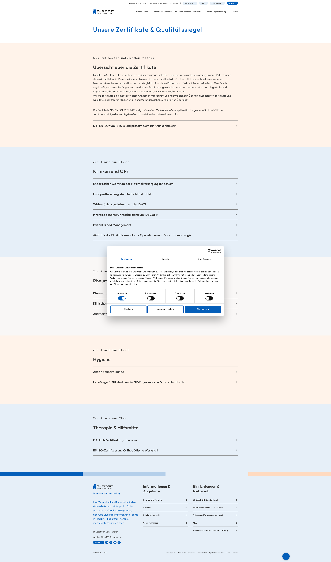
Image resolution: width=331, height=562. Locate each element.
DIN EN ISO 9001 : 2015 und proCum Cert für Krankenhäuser (134, 126)
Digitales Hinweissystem (216, 553)
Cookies (228, 553)
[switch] (151, 298)
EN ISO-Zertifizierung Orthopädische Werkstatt (125, 450)
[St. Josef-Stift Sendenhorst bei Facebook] (106, 542)
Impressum (191, 553)
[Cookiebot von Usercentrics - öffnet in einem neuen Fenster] (209, 251)
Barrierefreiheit (202, 553)
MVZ (202, 3)
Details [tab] (165, 259)
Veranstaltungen (150, 522)
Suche (235, 11)
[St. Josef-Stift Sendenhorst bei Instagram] (110, 542)
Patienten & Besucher (161, 11)
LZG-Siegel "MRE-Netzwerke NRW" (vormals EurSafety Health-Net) (139, 382)
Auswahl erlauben (165, 309)
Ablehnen (128, 309)
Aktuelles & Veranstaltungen (159, 3)
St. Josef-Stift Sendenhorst (205, 500)
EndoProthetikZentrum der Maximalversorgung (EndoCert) (133, 184)
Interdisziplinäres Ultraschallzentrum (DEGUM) (125, 215)
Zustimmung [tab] (127, 259)
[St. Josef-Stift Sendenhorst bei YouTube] (114, 542)
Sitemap (235, 553)
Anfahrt (145, 3)
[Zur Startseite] (103, 11)
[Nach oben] (286, 556)
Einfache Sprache (170, 553)
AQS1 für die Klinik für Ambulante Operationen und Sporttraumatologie (142, 235)
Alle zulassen (203, 309)
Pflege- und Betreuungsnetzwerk (208, 515)
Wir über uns (174, 3)
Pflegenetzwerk (216, 3)
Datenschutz (182, 553)
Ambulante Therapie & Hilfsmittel (188, 11)
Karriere (231, 3)
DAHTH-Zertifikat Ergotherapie (115, 440)
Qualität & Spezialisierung (216, 11)
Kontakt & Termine (135, 3)
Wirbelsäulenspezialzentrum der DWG (119, 204)
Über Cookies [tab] (204, 259)
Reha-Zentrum (188, 3)
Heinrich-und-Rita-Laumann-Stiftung (210, 530)
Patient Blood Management (112, 225)
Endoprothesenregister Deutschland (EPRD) (123, 194)
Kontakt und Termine (152, 500)
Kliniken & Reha (142, 11)
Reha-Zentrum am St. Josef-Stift (208, 507)
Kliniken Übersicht (151, 515)
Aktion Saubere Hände (108, 372)
